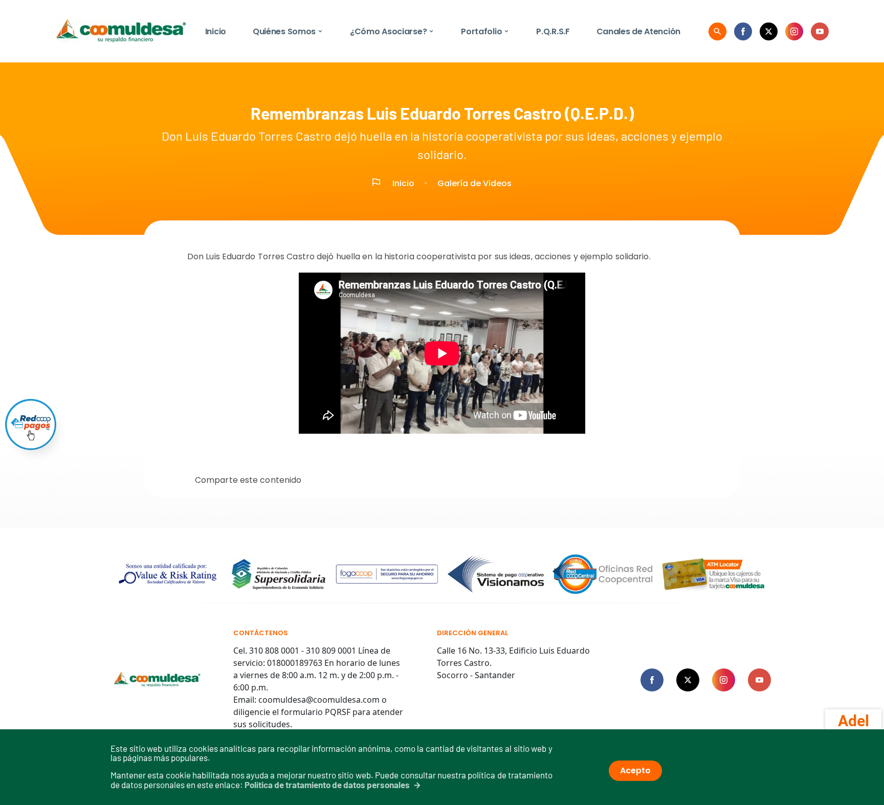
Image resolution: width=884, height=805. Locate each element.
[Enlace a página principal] (157, 680)
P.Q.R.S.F (552, 31)
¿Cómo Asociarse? (392, 31)
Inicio (215, 31)
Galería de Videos (474, 183)
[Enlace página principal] (121, 31)
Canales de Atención (638, 31)
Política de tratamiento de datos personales (327, 784)
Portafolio (485, 31)
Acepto (635, 770)
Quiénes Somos (288, 31)
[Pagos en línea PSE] (30, 424)
